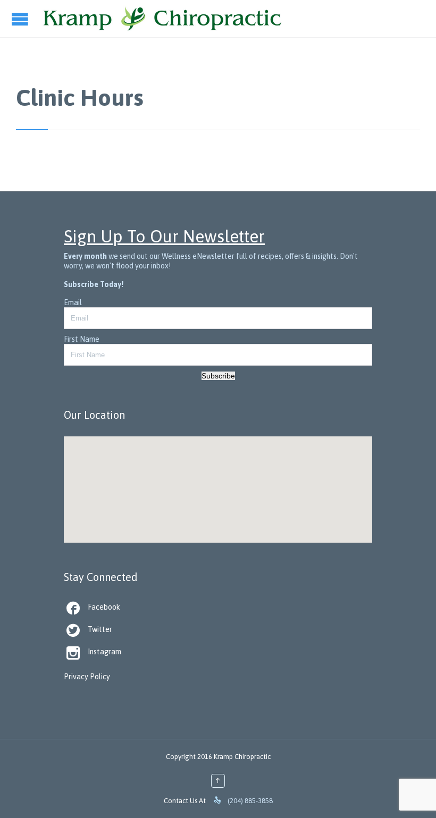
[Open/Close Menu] (21, 18)
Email (73, 302)
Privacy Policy (87, 676)
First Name (81, 339)
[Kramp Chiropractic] (162, 18)
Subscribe (218, 376)
